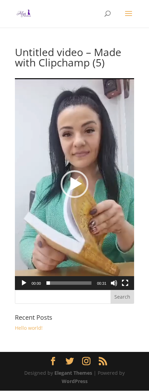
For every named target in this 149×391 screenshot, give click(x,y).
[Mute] (114, 283)
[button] (74, 184)
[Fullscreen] (125, 283)
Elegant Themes (73, 373)
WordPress (75, 381)
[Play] (23, 283)
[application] (74, 184)
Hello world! (29, 328)
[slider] (68, 283)
